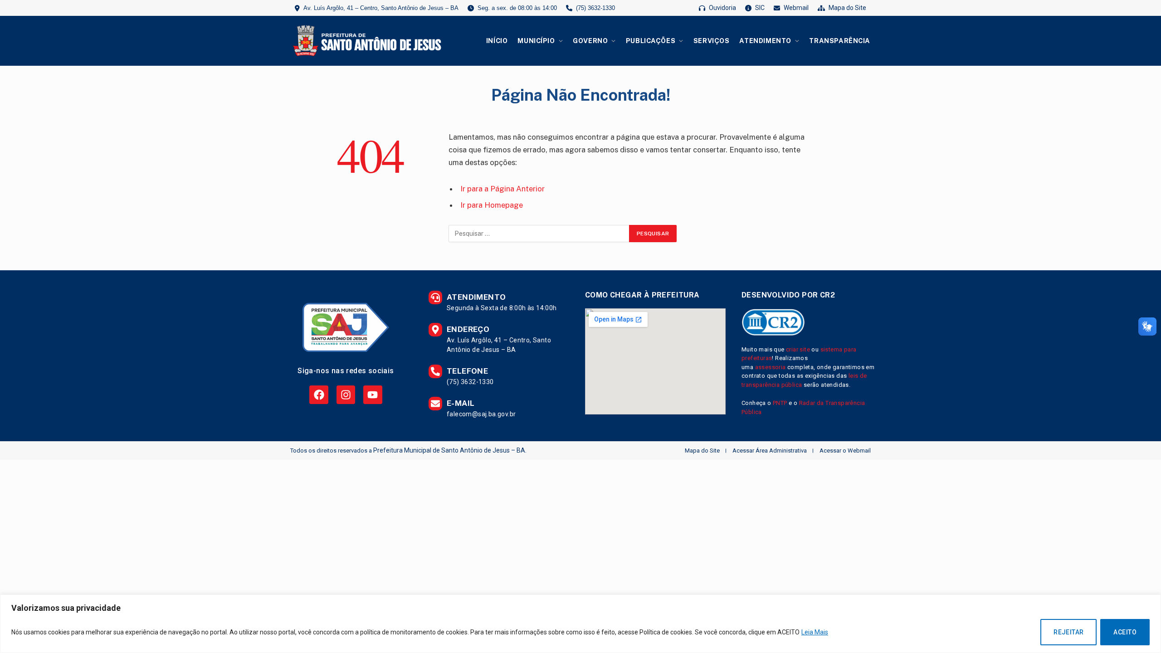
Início (496, 40)
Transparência (839, 40)
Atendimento (765, 40)
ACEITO (1125, 632)
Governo (590, 40)
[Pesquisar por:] (539, 233)
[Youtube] (372, 394)
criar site (798, 349)
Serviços (711, 40)
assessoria (770, 367)
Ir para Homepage (491, 205)
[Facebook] (318, 394)
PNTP (780, 403)
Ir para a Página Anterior (502, 188)
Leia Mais (814, 632)
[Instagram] (346, 394)
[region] (580, 624)
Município (536, 40)
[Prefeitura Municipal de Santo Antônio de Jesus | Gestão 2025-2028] (365, 41)
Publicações (650, 40)
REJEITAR (1068, 632)
